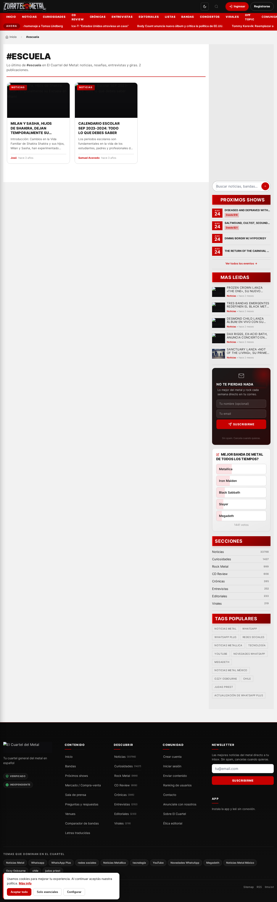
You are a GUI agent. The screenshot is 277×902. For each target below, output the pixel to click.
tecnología (257, 645)
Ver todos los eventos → (241, 263)
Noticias (29, 16)
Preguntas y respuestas (81, 804)
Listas (170, 16)
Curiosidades (54, 16)
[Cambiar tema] (205, 6)
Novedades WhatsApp (249, 653)
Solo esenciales (47, 892)
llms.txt (269, 887)
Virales (232, 16)
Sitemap (248, 887)
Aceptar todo (19, 892)
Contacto (169, 795)
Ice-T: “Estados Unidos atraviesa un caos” (93, 26)
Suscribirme (243, 424)
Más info (25, 883)
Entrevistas (122, 16)
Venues (70, 814)
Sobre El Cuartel (174, 814)
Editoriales (149, 16)
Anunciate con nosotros (179, 804)
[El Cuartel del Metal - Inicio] (24, 6)
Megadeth (221, 662)
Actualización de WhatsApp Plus (238, 695)
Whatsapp (249, 628)
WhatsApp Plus (225, 637)
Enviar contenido (175, 775)
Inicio (11, 16)
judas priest (223, 687)
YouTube (220, 653)
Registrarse (262, 6)
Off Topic (249, 17)
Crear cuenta (172, 756)
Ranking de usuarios (177, 785)
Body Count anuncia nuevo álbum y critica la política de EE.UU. (174, 26)
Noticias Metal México (230, 670)
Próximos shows (76, 775)
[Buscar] (216, 6)
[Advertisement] (241, 114)
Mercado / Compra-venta (83, 785)
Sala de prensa (75, 795)
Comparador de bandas (82, 823)
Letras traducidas (77, 833)
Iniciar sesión (172, 766)
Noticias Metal (225, 628)
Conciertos (210, 16)
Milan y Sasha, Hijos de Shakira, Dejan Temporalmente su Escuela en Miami (31, 128)
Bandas (187, 16)
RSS (259, 887)
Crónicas (98, 16)
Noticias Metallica (228, 645)
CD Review (78, 17)
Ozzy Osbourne (225, 678)
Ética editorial (172, 823)
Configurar (74, 892)
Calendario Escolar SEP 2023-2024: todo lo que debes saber (99, 128)
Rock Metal (126, 775)
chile (247, 678)
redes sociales (253, 637)
